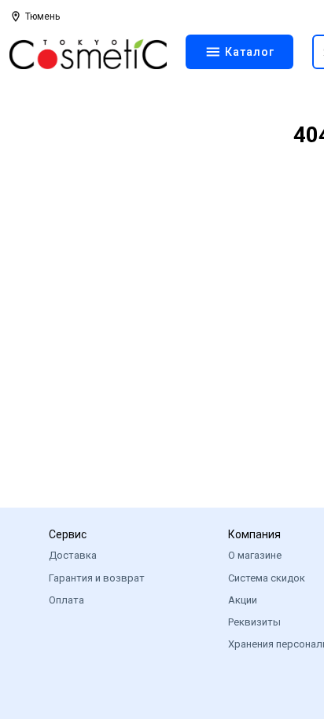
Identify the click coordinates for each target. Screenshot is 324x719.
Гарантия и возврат (97, 578)
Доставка (73, 555)
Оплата (66, 600)
